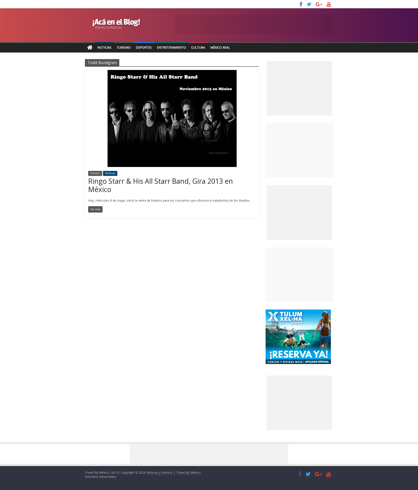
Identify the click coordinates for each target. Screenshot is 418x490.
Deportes (144, 47)
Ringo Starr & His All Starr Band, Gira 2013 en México (160, 185)
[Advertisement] (299, 150)
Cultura (198, 47)
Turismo (124, 47)
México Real (220, 47)
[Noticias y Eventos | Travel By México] (90, 47)
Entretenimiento (171, 47)
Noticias (104, 47)
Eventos (95, 173)
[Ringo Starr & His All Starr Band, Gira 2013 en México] (172, 72)
